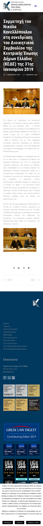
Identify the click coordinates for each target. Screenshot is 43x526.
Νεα (36, 75)
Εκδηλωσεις (30, 75)
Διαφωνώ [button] (19, 522)
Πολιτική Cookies (9, 340)
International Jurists (9, 332)
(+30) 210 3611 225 (11, 369)
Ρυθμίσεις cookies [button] (33, 522)
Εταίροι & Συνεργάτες (10, 329)
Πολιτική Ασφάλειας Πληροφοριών (15, 349)
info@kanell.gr (9, 372)
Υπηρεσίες (6, 326)
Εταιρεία (6, 323)
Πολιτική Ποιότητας (10, 343)
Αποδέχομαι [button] (7, 522)
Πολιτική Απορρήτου (10, 338)
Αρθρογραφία (7, 335)
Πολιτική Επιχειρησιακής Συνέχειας (15, 346)
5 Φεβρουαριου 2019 (13, 75)
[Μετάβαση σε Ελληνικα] (35, 6)
